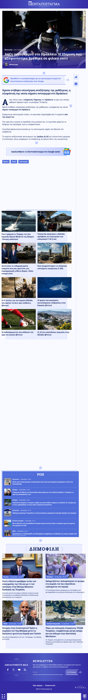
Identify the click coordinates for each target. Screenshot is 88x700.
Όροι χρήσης (37, 685)
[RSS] (25, 670)
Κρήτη (5, 162)
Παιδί (14, 162)
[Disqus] (36, 375)
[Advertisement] (36, 188)
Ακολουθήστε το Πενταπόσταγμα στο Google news (35, 151)
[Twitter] (13, 670)
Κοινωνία (8, 50)
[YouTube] (19, 670)
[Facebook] (8, 670)
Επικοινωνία (50, 685)
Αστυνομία (23, 162)
